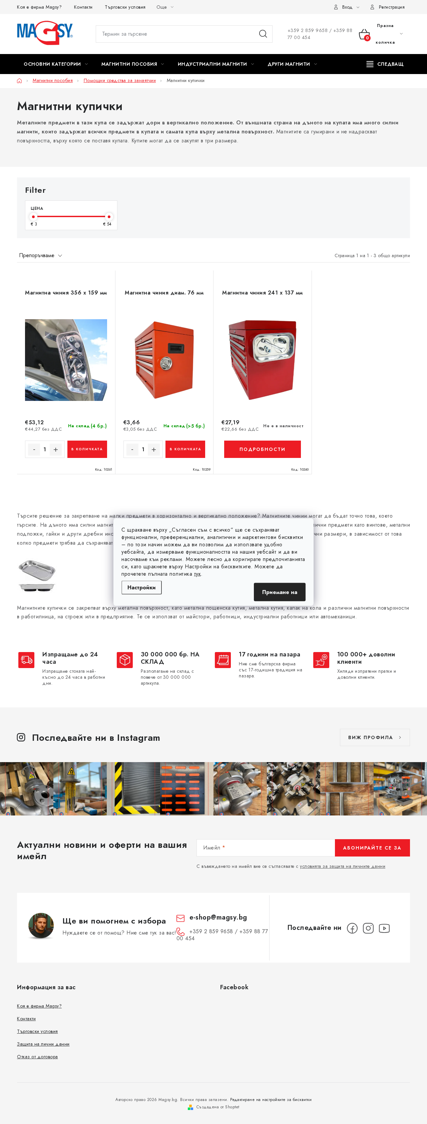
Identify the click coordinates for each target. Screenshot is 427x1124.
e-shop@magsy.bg (218, 917)
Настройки (141, 587)
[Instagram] (368, 928)
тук (197, 574)
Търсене (263, 34)
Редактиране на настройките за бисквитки (271, 1100)
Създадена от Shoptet (218, 1107)
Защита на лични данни (43, 1044)
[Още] (385, 64)
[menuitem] (55, 64)
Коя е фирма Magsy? (39, 7)
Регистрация (392, 7)
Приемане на (279, 592)
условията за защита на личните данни (342, 866)
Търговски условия (125, 7)
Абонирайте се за (372, 848)
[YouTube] (384, 928)
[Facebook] (352, 928)
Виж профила (370, 737)
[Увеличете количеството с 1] (56, 450)
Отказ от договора (37, 1056)
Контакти (83, 7)
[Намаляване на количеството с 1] (34, 450)
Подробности (263, 449)
